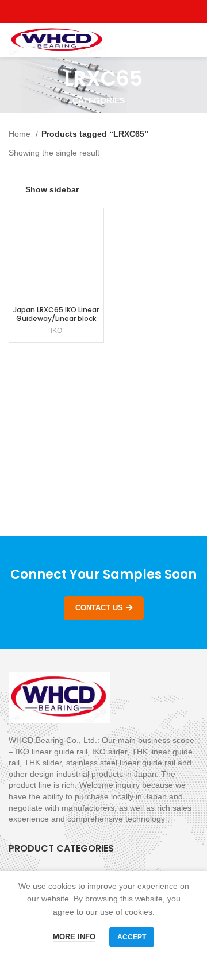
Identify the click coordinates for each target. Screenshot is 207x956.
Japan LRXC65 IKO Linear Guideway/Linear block (56, 314)
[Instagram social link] (103, 11)
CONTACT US (99, 607)
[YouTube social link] (117, 11)
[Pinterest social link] (130, 11)
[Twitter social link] (90, 11)
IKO (56, 331)
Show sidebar (52, 189)
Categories (98, 100)
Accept (131, 937)
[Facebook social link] (77, 11)
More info (74, 936)
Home (21, 133)
